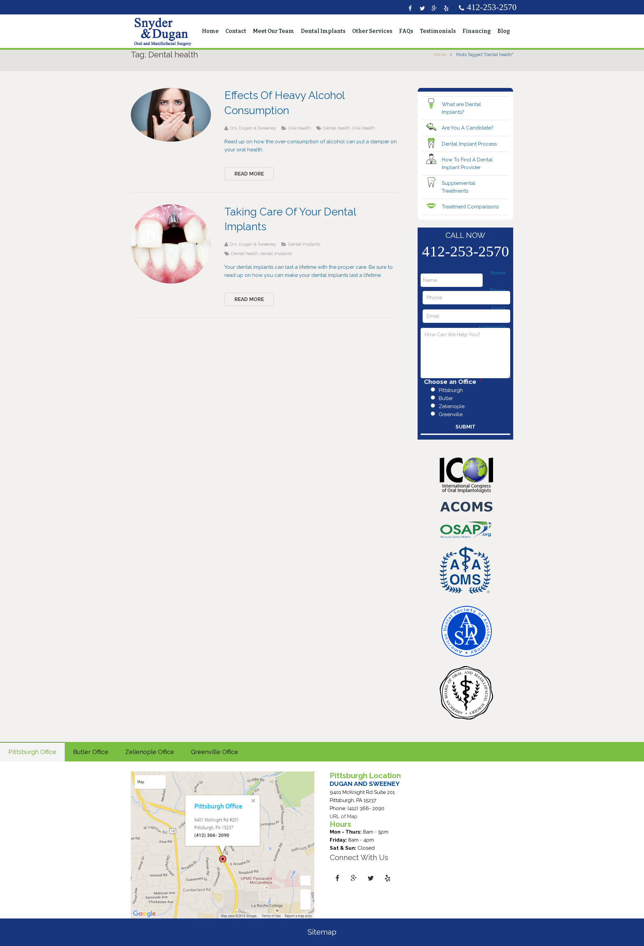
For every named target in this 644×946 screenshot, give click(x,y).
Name (500, 273)
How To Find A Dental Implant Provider (467, 163)
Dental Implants (304, 244)
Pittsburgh (451, 390)
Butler (446, 398)
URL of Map (344, 816)
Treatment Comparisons (470, 207)
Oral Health (299, 128)
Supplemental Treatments (458, 187)
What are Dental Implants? (461, 108)
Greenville (451, 414)
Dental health (336, 128)
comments (494, 327)
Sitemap (322, 932)
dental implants (276, 253)
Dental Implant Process (469, 144)
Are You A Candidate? (467, 128)
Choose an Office (452, 382)
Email (501, 308)
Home (440, 54)
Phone (500, 290)
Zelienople (452, 406)
